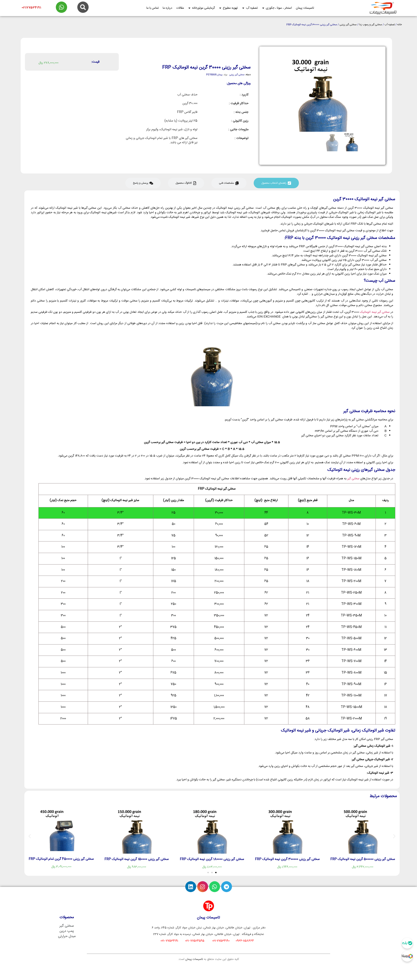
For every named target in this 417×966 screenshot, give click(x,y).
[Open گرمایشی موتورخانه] (189, 8)
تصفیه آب (389, 24)
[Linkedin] (190, 886)
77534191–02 (169, 940)
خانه (399, 24)
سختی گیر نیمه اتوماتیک (374, 312)
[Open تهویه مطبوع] (220, 8)
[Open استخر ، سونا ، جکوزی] (263, 8)
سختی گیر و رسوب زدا (370, 24)
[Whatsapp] (214, 886)
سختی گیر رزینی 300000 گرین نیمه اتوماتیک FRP (287, 859)
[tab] (276, 183)
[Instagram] (202, 886)
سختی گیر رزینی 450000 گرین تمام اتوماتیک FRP (61, 859)
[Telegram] (226, 886)
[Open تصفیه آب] (243, 8)
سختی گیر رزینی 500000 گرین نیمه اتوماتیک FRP (362, 859)
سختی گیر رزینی (348, 24)
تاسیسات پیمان (194, 959)
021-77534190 (221, 940)
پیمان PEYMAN (214, 75)
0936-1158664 (245, 940)
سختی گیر (353, 478)
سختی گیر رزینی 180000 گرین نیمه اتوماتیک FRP (212, 859)
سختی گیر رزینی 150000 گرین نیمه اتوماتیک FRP (136, 859)
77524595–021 (194, 940)
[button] (29, 836)
